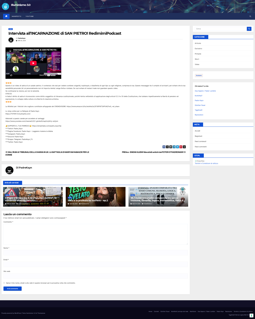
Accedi (197, 131)
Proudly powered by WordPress (11, 313)
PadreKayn (22, 38)
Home (150, 311)
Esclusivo (198, 49)
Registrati (198, 136)
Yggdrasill (148, 204)
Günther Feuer (200, 105)
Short (197, 59)
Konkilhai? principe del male (179, 311)
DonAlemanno (23, 204)
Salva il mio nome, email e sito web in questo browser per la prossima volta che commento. (40, 283)
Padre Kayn (199, 100)
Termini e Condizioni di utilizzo (206, 163)
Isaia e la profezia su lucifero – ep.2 (88, 200)
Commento (8, 222)
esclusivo (199, 75)
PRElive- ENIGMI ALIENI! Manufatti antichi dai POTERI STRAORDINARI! (153, 152)
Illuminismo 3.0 (20, 5)
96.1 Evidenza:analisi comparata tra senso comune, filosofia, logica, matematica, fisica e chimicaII (156, 200)
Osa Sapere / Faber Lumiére (205, 91)
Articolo (198, 43)
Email (6, 260)
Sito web (6, 271)
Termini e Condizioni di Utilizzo (243, 311)
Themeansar (41, 313)
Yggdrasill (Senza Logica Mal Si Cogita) (241, 315)
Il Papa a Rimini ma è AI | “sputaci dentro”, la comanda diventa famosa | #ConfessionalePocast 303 (30, 200)
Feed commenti (201, 147)
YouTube (30, 16)
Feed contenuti (200, 141)
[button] (250, 16)
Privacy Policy (200, 161)
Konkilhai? (198, 96)
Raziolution (199, 115)
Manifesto (16, 16)
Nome (6, 248)
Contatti (156, 311)
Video (10, 29)
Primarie (198, 54)
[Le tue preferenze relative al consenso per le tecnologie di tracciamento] (251, 315)
